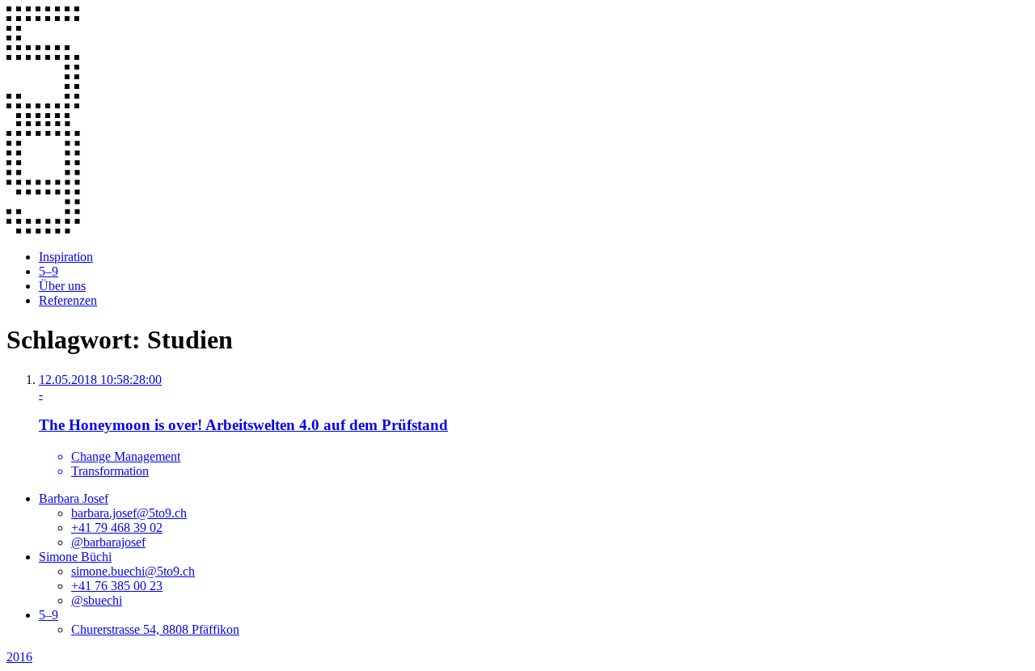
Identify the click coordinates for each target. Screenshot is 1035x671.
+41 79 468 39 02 (117, 527)
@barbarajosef (108, 542)
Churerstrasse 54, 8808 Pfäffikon (155, 629)
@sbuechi (96, 600)
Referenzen (68, 300)
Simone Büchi (75, 556)
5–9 (48, 271)
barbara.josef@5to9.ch (129, 513)
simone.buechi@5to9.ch (133, 571)
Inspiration (66, 257)
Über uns (62, 286)
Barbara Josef (73, 498)
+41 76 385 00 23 (117, 586)
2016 (19, 657)
